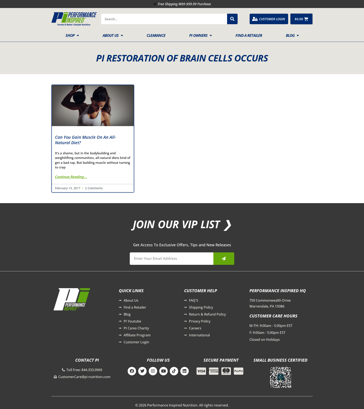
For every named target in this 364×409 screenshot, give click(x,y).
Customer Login (272, 19)
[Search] (232, 19)
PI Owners (198, 35)
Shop (70, 35)
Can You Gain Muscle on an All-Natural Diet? (85, 139)
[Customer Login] (255, 19)
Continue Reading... (71, 176)
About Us (111, 35)
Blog (290, 35)
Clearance (156, 35)
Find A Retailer (249, 35)
